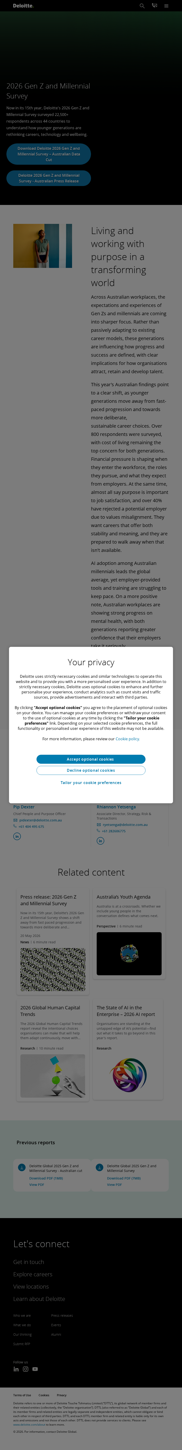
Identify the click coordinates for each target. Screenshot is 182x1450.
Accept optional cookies (91, 759)
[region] (91, 725)
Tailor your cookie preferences (91, 782)
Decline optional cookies (91, 770)
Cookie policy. (128, 738)
